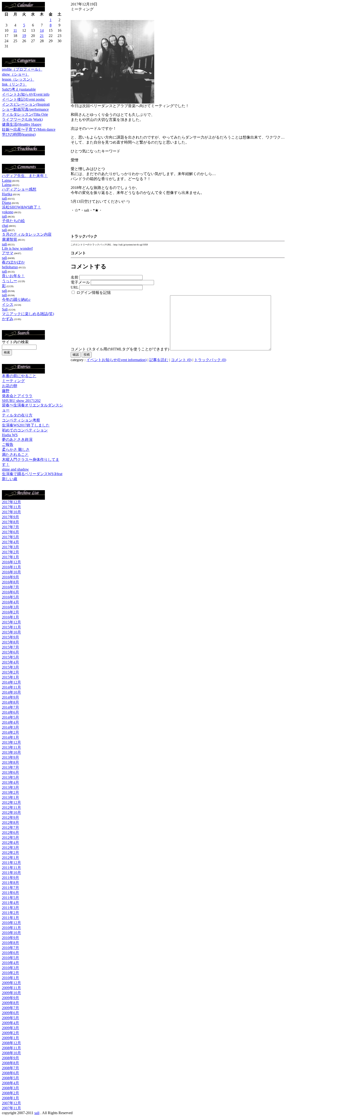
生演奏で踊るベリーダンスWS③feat (32, 474)
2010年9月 (10, 938)
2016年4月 (10, 602)
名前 (74, 277)
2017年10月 (11, 512)
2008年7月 (10, 1068)
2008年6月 (10, 1073)
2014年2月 (10, 732)
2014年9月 (10, 697)
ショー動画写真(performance (25, 109)
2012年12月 (11, 802)
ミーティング (13, 381)
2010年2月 (10, 973)
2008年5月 (10, 1078)
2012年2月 (10, 853)
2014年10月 (11, 692)
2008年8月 (10, 1063)
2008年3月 (10, 1088)
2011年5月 (10, 898)
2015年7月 (10, 647)
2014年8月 (10, 702)
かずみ (7, 319)
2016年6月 (10, 592)
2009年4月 (10, 1023)
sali (4, 198)
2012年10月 (11, 812)
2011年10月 (11, 873)
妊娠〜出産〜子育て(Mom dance (28, 129)
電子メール (80, 282)
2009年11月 (11, 988)
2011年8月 (10, 883)
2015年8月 (10, 642)
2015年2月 (10, 672)
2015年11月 (11, 627)
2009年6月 (10, 1013)
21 (42, 36)
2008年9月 (10, 1058)
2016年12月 (11, 562)
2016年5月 (10, 597)
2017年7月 (10, 527)
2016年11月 (11, 567)
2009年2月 (10, 1033)
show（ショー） (15, 74)
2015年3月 (10, 667)
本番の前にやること (19, 376)
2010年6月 (10, 953)
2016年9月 (10, 577)
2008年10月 (11, 1053)
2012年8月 (10, 823)
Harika (7, 194)
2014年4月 (10, 722)
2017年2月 (10, 552)
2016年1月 (10, 617)
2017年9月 (10, 517)
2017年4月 (10, 542)
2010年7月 (10, 948)
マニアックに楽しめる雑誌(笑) (28, 314)
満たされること (15, 454)
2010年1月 (10, 978)
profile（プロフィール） (22, 69)
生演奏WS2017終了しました (26, 425)
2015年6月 (10, 652)
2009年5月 (10, 1018)
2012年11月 (11, 807)
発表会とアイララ (17, 396)
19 (24, 36)
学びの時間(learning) (19, 134)
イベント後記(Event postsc (23, 99)
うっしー (9, 281)
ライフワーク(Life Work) (22, 119)
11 (15, 30)
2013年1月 (10, 797)
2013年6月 (10, 772)
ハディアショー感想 (19, 189)
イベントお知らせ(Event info (25, 94)
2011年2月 (10, 913)
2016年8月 (10, 582)
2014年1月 (10, 737)
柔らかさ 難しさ (16, 449)
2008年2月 (10, 1093)
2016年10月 (11, 572)
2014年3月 (10, 727)
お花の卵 (9, 386)
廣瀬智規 (9, 239)
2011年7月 (10, 888)
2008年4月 (10, 1083)
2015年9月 (10, 637)
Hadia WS (10, 435)
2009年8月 (10, 1003)
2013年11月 (11, 747)
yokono (7, 212)
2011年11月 (11, 868)
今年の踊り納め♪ (16, 299)
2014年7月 (10, 707)
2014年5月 (10, 717)
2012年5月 (10, 838)
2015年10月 (11, 632)
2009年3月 (10, 1028)
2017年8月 (10, 522)
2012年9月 (10, 818)
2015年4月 (10, 662)
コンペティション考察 (21, 420)
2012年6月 (10, 833)
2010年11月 (11, 928)
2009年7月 (10, 1008)
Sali (5, 309)
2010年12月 (11, 923)
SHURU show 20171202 (21, 401)
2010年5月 (10, 958)
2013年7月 (10, 767)
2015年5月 (10, 657)
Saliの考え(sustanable (19, 89)
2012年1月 (10, 858)
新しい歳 (9, 479)
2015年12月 (11, 622)
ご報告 (7, 444)
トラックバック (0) (210, 360)
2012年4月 (10, 843)
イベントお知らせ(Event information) (116, 360)
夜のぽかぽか (13, 262)
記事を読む (158, 360)
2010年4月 (10, 963)
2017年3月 (10, 547)
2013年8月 (10, 762)
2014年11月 (11, 687)
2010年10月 (11, 933)
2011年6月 (10, 893)
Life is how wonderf (17, 248)
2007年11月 (11, 1108)
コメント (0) (181, 360)
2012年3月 (10, 848)
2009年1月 (10, 1038)
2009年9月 (10, 998)
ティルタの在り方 (17, 415)
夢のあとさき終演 (17, 439)
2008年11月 (11, 1048)
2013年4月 (10, 782)
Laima (6, 180)
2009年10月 (11, 993)
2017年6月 (10, 532)
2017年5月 (10, 537)
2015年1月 (10, 677)
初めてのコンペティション (25, 430)
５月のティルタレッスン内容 (27, 234)
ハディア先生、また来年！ (25, 176)
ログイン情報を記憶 (93, 293)
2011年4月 (10, 903)
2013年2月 (10, 792)
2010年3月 (10, 968)
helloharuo (10, 267)
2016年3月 (10, 607)
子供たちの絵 (13, 221)
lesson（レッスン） (18, 79)
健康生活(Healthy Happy (22, 124)
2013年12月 (11, 742)
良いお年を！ (13, 276)
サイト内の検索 (15, 342)
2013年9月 (10, 757)
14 (42, 30)
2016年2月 (10, 612)
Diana (6, 203)
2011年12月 (11, 863)
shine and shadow (15, 469)
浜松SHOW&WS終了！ (21, 207)
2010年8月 (10, 943)
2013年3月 (10, 787)
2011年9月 (10, 878)
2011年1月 (10, 918)
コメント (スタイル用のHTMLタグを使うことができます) (120, 349)
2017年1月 (10, 557)
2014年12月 (11, 682)
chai (5, 225)
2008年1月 (10, 1098)
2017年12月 (11, 502)
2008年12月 (11, 1043)
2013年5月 (10, 777)
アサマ (7, 253)
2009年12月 (11, 983)
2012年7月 (10, 828)
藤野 (6, 391)
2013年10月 (11, 752)
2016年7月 (10, 587)
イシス (7, 304)
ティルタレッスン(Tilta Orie (25, 114)
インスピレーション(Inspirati (26, 104)
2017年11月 (11, 507)
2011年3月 (10, 908)
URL (74, 287)
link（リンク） (14, 84)
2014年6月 (10, 712)
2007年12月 (11, 1103)
